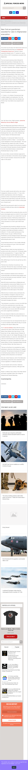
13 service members (8, 327)
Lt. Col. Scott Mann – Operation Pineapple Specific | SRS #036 (13, 666)
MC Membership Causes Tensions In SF (14, 652)
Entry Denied (6, 527)
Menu (3, 17)
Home (2, 21)
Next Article (17, 43)
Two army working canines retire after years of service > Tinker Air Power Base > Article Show (14, 497)
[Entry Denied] (14, 515)
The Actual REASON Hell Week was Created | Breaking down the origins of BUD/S (14, 691)
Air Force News (8, 21)
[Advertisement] (14, 112)
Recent (6, 647)
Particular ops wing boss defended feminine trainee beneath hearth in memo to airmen (14, 434)
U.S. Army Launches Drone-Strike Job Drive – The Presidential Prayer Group (14, 678)
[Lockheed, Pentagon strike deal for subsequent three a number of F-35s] (14, 578)
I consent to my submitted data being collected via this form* (12, 716)
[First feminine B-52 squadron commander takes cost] (14, 546)
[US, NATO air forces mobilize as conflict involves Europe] (14, 452)
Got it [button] (14, 767)
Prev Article (7, 43)
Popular (17, 647)
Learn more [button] (17, 763)
